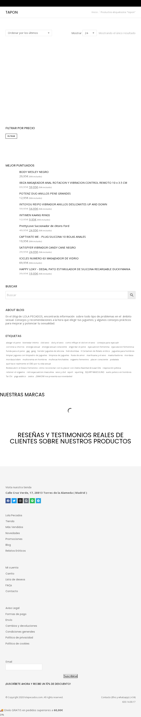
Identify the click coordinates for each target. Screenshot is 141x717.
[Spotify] (32, 500)
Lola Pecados (14, 515)
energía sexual (33, 347)
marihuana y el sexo (96, 355)
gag (28, 351)
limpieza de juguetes (59, 355)
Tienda (10, 521)
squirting (79, 372)
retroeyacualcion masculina (40, 372)
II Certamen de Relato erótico (95, 351)
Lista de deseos (15, 579)
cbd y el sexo (57, 342)
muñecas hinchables (58, 359)
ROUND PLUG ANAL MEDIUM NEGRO (36, 109)
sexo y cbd (61, 372)
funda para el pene (15, 351)
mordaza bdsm (13, 359)
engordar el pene (77, 347)
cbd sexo (45, 342)
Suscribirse (70, 676)
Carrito (10, 573)
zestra (31, 376)
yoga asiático (20, 376)
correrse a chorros (15, 347)
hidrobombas (72, 351)
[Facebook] (8, 500)
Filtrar (11, 136)
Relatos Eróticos (16, 551)
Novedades (13, 533)
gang (33, 351)
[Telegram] (38, 500)
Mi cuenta (12, 567)
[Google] (26, 500)
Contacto (12, 591)
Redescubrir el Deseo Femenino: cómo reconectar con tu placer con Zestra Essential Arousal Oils (53, 368)
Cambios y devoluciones (21, 626)
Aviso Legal (12, 608)
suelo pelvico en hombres (118, 372)
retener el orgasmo (15, 372)
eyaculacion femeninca (122, 347)
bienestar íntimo (31, 342)
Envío (9, 620)
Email (9, 661)
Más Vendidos (14, 527)
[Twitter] (14, 500)
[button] (10, 100)
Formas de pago (16, 614)
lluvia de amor (78, 355)
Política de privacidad (19, 637)
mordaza (128, 355)
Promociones (14, 539)
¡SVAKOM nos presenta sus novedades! (54, 376)
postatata (114, 359)
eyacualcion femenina (98, 347)
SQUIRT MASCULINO (94, 372)
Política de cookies (17, 643)
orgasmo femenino (79, 359)
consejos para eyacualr (108, 342)
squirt (70, 372)
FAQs (9, 585)
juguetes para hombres (123, 351)
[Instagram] (20, 500)
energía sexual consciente (54, 347)
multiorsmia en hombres (35, 359)
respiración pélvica (112, 368)
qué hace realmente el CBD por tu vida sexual (28, 363)
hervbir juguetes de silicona (50, 351)
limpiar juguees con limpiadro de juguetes (26, 355)
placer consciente (99, 359)
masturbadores (115, 355)
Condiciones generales (20, 631)
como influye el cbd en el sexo (80, 342)
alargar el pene (13, 342)
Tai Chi (9, 376)
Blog (8, 545)
